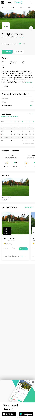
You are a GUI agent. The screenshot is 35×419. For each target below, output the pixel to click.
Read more (28, 82)
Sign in (10, 2)
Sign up (18, 2)
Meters (31, 114)
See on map (21, 37)
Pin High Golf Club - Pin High (9, 116)
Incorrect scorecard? (28, 143)
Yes (20, 44)
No (24, 44)
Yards (26, 114)
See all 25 (28, 207)
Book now (23, 249)
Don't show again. (17, 417)
